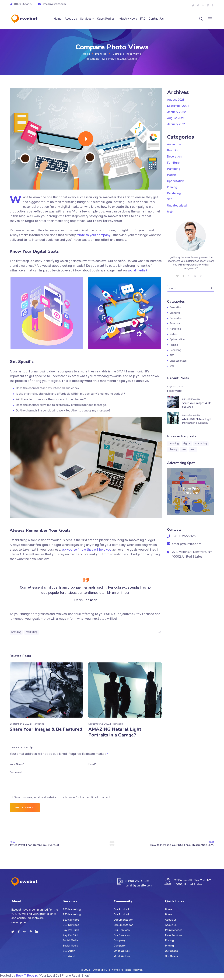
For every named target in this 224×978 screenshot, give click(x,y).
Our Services (122, 930)
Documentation (123, 919)
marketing (31, 632)
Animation (117, 723)
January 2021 (176, 124)
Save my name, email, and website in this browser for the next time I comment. (62, 797)
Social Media (70, 940)
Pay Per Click (71, 930)
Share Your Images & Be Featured (46, 729)
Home (57, 18)
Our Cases (171, 950)
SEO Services (71, 919)
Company (119, 940)
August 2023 (175, 99)
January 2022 (176, 112)
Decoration (174, 156)
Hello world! (174, 391)
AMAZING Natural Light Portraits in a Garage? (114, 732)
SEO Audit (69, 950)
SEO (169, 199)
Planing (172, 187)
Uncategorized (177, 205)
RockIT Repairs (27, 975)
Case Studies (105, 18)
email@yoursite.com (54, 4)
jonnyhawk (109, 59)
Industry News (127, 18)
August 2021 (175, 118)
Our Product (121, 909)
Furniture (173, 162)
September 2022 (178, 105)
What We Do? (122, 950)
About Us (71, 18)
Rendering (38, 723)
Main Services (173, 930)
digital (186, 443)
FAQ (142, 18)
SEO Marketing (72, 909)
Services (85, 18)
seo (184, 449)
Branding (101, 53)
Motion (171, 175)
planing (173, 449)
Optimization (175, 181)
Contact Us (156, 18)
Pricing (169, 940)
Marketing (132, 59)
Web (170, 211)
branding (16, 632)
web (192, 449)
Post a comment (25, 807)
